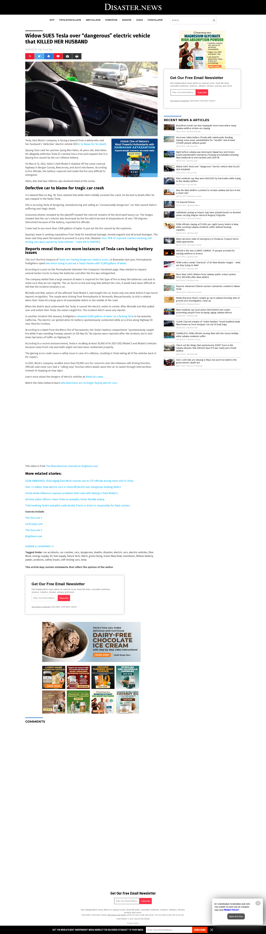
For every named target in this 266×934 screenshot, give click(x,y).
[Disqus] (91, 764)
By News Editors (194, 205)
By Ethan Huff (192, 146)
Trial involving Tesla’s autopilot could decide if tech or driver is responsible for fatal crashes (77, 505)
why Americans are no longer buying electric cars (89, 382)
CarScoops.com (34, 524)
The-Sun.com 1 (33, 517)
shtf (52, 20)
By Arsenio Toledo (195, 196)
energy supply (40, 556)
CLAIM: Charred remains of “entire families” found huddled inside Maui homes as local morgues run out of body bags (208, 323)
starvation (111, 20)
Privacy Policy (133, 923)
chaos (139, 20)
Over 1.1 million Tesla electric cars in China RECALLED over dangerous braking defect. (73, 487)
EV (51, 556)
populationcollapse (70, 20)
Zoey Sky (48, 49)
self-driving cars (70, 559)
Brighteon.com (33, 536)
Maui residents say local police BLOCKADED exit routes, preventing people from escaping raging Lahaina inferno (204, 311)
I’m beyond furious (185, 202)
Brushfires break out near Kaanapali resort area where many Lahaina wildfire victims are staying (206, 127)
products (38, 559)
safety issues (52, 559)
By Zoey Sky (192, 173)
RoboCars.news (94, 376)
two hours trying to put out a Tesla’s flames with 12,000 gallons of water (86, 263)
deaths (98, 552)
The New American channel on (70, 466)
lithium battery (144, 556)
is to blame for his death (92, 144)
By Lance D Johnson (194, 366)
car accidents (51, 552)
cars (76, 552)
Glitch (84, 556)
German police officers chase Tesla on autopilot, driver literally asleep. (65, 499)
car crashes (66, 552)
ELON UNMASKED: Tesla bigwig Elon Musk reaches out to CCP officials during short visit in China (79, 480)
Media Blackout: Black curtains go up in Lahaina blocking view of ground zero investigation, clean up (208, 299)
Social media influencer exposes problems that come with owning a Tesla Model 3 (71, 493)
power (28, 559)
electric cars (121, 552)
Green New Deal (112, 556)
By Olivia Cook (193, 280)
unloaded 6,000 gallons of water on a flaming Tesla (105, 316)
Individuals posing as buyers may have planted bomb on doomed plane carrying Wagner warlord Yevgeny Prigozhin (208, 214)
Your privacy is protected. (41, 607)
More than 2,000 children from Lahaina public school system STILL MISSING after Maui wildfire (206, 276)
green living (95, 556)
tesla (84, 559)
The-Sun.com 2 (33, 530)
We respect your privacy (117, 915)
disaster (126, 20)
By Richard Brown (194, 132)
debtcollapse (93, 20)
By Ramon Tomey (193, 340)
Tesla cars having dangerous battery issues (84, 259)
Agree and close (236, 916)
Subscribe (200, 929)
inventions (129, 556)
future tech (73, 556)
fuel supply (60, 556)
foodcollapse (155, 20)
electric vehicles (138, 552)
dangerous (87, 552)
